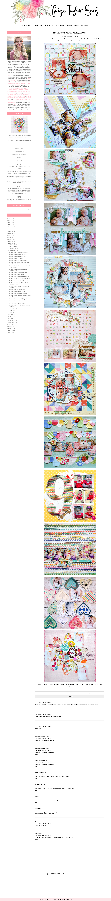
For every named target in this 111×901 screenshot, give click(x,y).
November (13, 246)
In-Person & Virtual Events (19, 154)
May (11, 314)
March (12, 318)
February (13, 320)
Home (70, 866)
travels (62, 25)
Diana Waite (38, 833)
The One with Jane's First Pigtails (17, 291)
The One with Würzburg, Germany (17, 256)
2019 (10, 231)
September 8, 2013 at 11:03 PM (43, 823)
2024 (10, 222)
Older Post (100, 866)
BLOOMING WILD (11, 91)
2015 (10, 239)
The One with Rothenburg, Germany (18, 293)
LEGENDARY (18, 85)
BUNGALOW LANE (11, 93)
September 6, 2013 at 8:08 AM (43, 714)
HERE (28, 173)
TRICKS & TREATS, (22, 88)
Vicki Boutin (15, 191)
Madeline (37, 796)
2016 (10, 237)
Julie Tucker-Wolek (40, 772)
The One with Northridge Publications (18, 260)
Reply (36, 707)
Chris (36, 821)
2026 (10, 218)
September (13, 250)
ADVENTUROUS (13, 89)
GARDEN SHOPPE (20, 91)
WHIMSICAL (15, 96)
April (11, 316)
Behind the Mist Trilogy (42, 736)
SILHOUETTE (11, 102)
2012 (10, 324)
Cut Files (19, 157)
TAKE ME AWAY (21, 97)
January (12, 322)
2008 (10, 332)
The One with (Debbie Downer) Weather (19, 276)
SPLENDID (28, 91)
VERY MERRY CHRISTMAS (19, 83)
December (13, 244)
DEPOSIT (19, 168)
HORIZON (9, 96)
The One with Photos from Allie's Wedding (19, 278)
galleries (84, 25)
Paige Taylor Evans (46, 899)
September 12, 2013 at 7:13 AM (43, 835)
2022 (10, 226)
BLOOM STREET (16, 94)
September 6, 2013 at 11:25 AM (43, 738)
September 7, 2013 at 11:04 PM (43, 809)
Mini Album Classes (19, 151)
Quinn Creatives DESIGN (65, 899)
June (11, 312)
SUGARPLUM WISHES (23, 89)
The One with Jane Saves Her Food (17, 254)
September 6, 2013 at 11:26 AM (43, 762)
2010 (10, 328)
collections (53, 25)
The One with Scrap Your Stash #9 (17, 301)
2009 (10, 330)
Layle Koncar (22, 191)
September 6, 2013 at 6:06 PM (43, 774)
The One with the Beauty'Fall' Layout (18, 272)
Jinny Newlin (38, 700)
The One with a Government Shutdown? (19, 252)
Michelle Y (38, 808)
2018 (10, 233)
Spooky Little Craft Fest (24, 181)
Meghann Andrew (40, 784)
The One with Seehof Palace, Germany (18, 280)
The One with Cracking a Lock (16, 274)
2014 (10, 241)
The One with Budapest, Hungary (17, 303)
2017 (9, 235)
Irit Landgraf (39, 712)
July (11, 310)
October (12, 248)
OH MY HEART (13, 97)
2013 (10, 243)
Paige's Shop (44, 25)
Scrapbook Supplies (19, 145)
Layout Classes (19, 148)
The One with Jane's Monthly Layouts (18, 299)
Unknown (37, 724)
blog (36, 25)
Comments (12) (87, 692)
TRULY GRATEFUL (25, 94)
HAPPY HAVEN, (14, 88)
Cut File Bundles (19, 161)
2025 (10, 220)
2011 (9, 326)
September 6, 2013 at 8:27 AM (43, 726)
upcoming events (72, 25)
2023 (10, 224)
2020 (10, 229)
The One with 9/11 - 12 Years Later (17, 289)
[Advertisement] (19, 359)
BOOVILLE (22, 82)
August (12, 308)
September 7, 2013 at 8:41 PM (43, 797)
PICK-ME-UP (22, 96)
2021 (10, 228)
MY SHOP (16, 104)
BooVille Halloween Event (21, 176)
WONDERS (19, 93)
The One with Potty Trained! (16, 258)
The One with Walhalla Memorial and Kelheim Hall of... (18, 270)
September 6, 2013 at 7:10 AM (43, 702)
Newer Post (39, 866)
